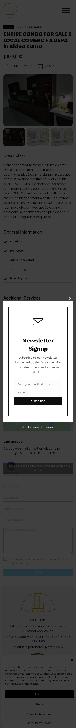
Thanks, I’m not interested (38, 427)
